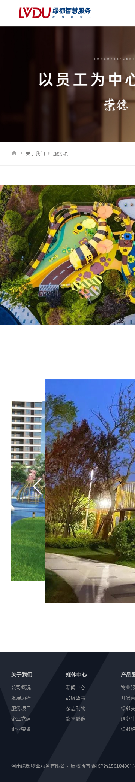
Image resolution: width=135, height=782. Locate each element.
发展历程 (21, 698)
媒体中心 (76, 674)
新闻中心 (76, 687)
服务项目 (63, 153)
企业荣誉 (21, 729)
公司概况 (21, 687)
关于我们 (35, 153)
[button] (38, 486)
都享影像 (76, 718)
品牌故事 (76, 698)
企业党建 (21, 718)
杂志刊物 (76, 708)
